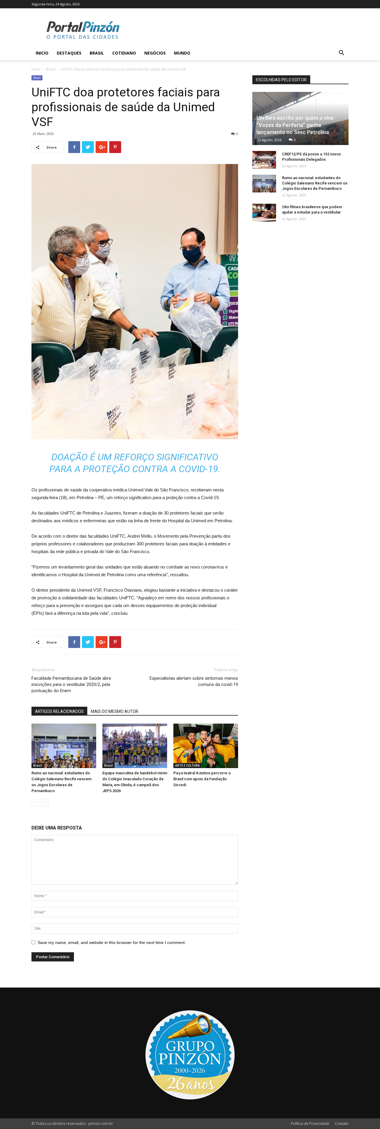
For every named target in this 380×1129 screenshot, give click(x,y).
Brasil (97, 53)
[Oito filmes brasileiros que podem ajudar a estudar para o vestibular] (264, 213)
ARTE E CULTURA (187, 765)
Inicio (42, 53)
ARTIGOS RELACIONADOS (59, 711)
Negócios (155, 53)
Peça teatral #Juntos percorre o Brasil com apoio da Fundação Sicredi (202, 779)
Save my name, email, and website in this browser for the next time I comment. (112, 942)
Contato (342, 1123)
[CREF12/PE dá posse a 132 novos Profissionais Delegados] (264, 160)
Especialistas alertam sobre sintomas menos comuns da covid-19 (194, 681)
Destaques (69, 53)
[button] (341, 53)
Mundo (182, 53)
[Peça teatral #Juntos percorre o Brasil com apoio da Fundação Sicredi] (205, 746)
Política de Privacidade (310, 1123)
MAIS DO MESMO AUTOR (114, 711)
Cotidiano (124, 53)
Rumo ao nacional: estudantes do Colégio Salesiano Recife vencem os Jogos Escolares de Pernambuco (314, 183)
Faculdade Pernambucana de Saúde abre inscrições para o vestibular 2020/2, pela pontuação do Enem (71, 684)
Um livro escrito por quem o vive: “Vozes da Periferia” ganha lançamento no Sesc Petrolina (295, 125)
